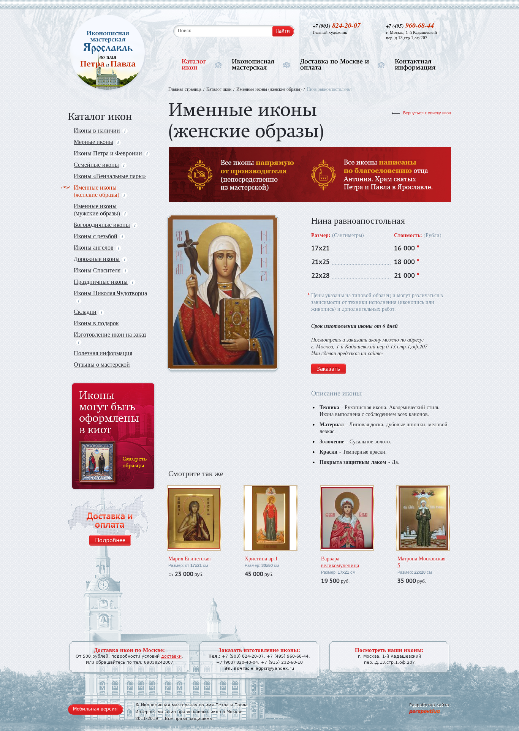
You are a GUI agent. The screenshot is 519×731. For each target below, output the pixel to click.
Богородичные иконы (102, 224)
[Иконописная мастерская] (253, 65)
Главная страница (184, 89)
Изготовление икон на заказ (110, 334)
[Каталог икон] (194, 65)
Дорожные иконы (97, 259)
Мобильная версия (95, 709)
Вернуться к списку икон (427, 113)
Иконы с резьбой (95, 236)
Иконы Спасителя (97, 270)
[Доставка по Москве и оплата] (334, 65)
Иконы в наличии (97, 130)
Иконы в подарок (96, 323)
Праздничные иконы (101, 281)
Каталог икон (218, 89)
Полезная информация (103, 353)
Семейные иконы (96, 164)
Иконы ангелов (94, 247)
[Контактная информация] (415, 65)
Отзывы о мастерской (102, 364)
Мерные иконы (93, 142)
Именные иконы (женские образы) (96, 190)
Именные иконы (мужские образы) (97, 209)
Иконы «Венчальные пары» (110, 176)
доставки (171, 656)
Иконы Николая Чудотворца (110, 293)
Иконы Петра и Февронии (108, 153)
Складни (85, 311)
